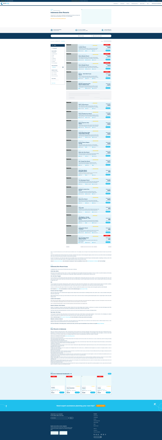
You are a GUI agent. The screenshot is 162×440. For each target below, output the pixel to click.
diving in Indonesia (100, 323)
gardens (54, 61)
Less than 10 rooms (55, 71)
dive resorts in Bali (83, 288)
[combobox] (52, 67)
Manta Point (60, 285)
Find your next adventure (157, 3)
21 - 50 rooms (55, 74)
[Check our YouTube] (105, 434)
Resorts (128, 3)
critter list (79, 300)
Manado (52, 307)
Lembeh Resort (53, 343)
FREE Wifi (54, 58)
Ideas (148, 3)
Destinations (116, 3)
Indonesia (57, 41)
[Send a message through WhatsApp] (98, 434)
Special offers (142, 3)
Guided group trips (135, 3)
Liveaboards (122, 3)
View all (110, 373)
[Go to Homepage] (5, 3)
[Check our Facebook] (103, 434)
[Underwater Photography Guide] (63, 433)
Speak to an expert (100, 405)
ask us (58, 288)
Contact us (95, 430)
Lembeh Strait (89, 300)
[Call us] (96, 434)
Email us (59, 334)
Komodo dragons (67, 292)
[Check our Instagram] (101, 434)
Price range (82, 35)
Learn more (62, 392)
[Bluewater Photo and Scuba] (54, 433)
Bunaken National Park (71, 307)
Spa (53, 55)
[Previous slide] (48, 381)
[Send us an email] (94, 434)
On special (55, 48)
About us (95, 428)
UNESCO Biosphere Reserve (104, 320)
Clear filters (63, 41)
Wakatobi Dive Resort (54, 346)
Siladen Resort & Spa (54, 337)
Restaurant (54, 52)
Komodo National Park (74, 292)
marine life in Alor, (106, 277)
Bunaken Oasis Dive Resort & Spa (56, 340)
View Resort (108, 50)
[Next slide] (113, 381)
